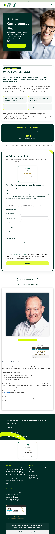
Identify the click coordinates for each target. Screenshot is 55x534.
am (36, 202)
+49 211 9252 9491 (10, 1)
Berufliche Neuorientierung (34, 527)
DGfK (5, 402)
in (21, 202)
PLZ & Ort (8, 223)
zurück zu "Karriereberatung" (27, 279)
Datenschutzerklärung (20, 254)
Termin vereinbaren (16, 428)
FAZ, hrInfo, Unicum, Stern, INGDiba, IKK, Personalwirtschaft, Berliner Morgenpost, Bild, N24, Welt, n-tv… (24, 398)
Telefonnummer (10, 227)
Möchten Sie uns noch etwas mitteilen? (16, 243)
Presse (15, 527)
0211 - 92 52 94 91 (16, 432)
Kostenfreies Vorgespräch (27, 340)
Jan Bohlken (7, 392)
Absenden (27, 263)
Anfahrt (20, 527)
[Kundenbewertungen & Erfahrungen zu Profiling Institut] (16, 515)
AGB (25, 527)
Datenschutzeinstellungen (36, 525)
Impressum (14, 525)
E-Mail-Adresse (9, 232)
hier (18, 190)
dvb (7, 402)
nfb (2, 402)
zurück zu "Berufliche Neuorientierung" (27, 284)
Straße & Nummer (10, 218)
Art (6, 202)
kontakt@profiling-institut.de (19, 437)
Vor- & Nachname (10, 213)
